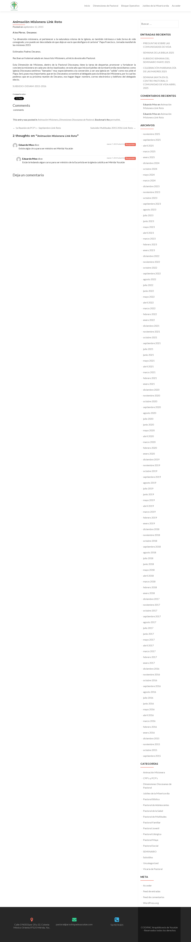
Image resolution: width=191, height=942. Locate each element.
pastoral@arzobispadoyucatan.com (74, 924)
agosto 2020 (149, 412)
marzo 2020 (149, 442)
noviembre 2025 (151, 133)
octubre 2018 (150, 540)
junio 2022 (148, 290)
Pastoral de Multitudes (155, 816)
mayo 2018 (149, 569)
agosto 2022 (149, 279)
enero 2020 (149, 453)
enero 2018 (149, 593)
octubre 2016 (150, 680)
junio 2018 (148, 564)
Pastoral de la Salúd (153, 810)
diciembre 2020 (151, 389)
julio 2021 (148, 349)
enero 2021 (149, 383)
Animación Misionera (48, 119)
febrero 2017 (150, 657)
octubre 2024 (150, 168)
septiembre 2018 (152, 546)
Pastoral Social (150, 845)
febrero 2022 (150, 314)
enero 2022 (149, 319)
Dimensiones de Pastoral (105, 5)
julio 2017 (148, 628)
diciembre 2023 (151, 186)
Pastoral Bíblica (151, 799)
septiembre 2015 (152, 755)
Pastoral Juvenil (151, 828)
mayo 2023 (149, 226)
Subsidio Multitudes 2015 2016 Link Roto (113, 127)
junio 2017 (148, 633)
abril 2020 (148, 436)
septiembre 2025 (152, 139)
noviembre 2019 (151, 465)
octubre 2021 (150, 337)
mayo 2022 (149, 296)
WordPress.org (151, 902)
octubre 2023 (150, 197)
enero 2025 (149, 157)
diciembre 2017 (151, 598)
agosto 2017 (149, 622)
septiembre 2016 (152, 686)
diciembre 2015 (151, 738)
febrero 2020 (150, 447)
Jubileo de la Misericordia (156, 5)
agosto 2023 (149, 209)
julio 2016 (148, 697)
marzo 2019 (149, 511)
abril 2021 (148, 366)
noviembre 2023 (151, 192)
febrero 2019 (150, 517)
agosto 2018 (149, 552)
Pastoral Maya (150, 839)
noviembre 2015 (151, 744)
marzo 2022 (149, 308)
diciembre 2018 (151, 529)
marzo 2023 (149, 238)
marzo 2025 (149, 151)
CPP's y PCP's (150, 778)
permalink (115, 119)
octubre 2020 (150, 401)
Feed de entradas (151, 891)
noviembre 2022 (151, 261)
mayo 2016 (149, 709)
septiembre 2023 (152, 203)
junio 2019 (148, 494)
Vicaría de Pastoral (152, 868)
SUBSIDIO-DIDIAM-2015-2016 (29, 86)
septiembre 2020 (152, 407)
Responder (130, 145)
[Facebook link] (159, 920)
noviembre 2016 (151, 674)
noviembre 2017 (151, 604)
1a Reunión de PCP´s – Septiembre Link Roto (37, 127)
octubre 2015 (150, 750)
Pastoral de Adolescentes (156, 805)
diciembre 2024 (151, 163)
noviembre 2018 (151, 535)
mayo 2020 (149, 430)
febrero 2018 (150, 587)
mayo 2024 (149, 174)
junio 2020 (148, 424)
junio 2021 (148, 354)
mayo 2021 (149, 360)
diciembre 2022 (151, 256)
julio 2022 (148, 285)
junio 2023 (148, 221)
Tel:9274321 (116, 924)
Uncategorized (150, 863)
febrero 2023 (150, 244)
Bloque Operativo (130, 5)
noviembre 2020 (151, 395)
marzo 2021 (149, 372)
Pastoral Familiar (152, 822)
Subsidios (148, 857)
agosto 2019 (149, 482)
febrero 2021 (150, 378)
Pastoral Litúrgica (152, 834)
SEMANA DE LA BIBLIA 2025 (158, 52)
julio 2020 (148, 418)
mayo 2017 (149, 639)
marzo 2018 (149, 581)
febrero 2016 (150, 726)
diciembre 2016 (151, 668)
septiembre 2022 (152, 273)
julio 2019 (148, 488)
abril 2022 (148, 302)
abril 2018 (148, 575)
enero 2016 (149, 732)
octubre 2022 (150, 267)
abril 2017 (148, 645)
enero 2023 (149, 250)
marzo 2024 (149, 180)
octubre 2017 (150, 610)
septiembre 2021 (152, 343)
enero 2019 (149, 523)
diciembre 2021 (151, 325)
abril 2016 (148, 715)
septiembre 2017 (152, 616)
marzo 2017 (149, 651)
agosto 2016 (149, 691)
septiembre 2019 (152, 476)
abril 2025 (148, 145)
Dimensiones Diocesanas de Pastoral (76, 119)
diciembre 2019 (151, 459)
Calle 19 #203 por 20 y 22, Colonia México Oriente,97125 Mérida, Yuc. (31, 926)
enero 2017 (149, 662)
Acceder (176, 5)
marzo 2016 (149, 721)
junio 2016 (148, 703)
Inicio (87, 5)
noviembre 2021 (151, 331)
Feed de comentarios (153, 897)
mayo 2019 (149, 500)
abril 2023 (148, 232)
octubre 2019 (150, 471)
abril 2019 (148, 505)
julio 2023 (148, 215)
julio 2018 (148, 558)
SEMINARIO (150, 851)
